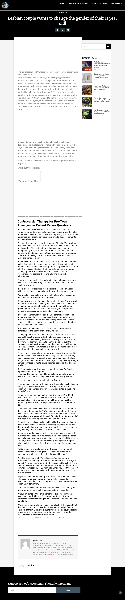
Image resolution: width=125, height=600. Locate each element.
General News (62, 13)
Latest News (115, 3)
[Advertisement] (48, 55)
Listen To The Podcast (100, 3)
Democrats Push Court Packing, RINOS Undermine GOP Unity (101, 75)
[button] (57, 30)
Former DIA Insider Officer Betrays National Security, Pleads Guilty (102, 100)
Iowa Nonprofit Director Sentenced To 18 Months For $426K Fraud (102, 87)
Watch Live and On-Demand (78, 3)
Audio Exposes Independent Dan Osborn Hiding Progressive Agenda (102, 64)
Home (62, 3)
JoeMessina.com (52, 554)
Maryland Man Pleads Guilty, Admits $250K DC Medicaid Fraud (102, 112)
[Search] (108, 46)
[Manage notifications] (120, 592)
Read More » (97, 69)
